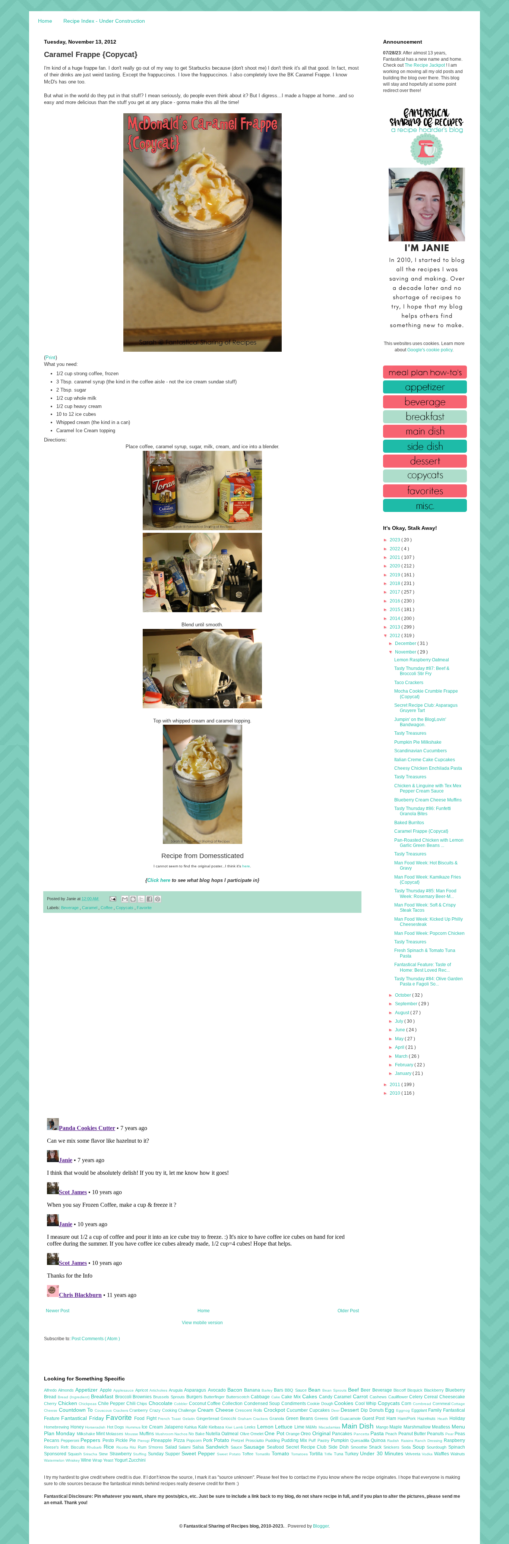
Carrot (361, 1396)
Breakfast (103, 1396)
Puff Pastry (320, 1440)
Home (45, 21)
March (402, 1056)
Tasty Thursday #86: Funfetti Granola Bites (422, 811)
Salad (172, 1447)
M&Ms (312, 1427)
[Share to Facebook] (149, 899)
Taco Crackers (408, 682)
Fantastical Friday (83, 1418)
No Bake (197, 1433)
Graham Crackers (254, 1419)
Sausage (255, 1447)
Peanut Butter (412, 1433)
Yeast (108, 1460)
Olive (245, 1433)
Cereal (431, 1396)
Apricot (142, 1390)
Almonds (66, 1390)
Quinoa (379, 1440)
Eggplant (420, 1410)
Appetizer (87, 1390)
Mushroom (164, 1434)
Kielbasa (217, 1427)
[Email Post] (112, 898)
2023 (395, 539)
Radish (394, 1441)
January (403, 1073)
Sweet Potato (229, 1454)
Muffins (147, 1433)
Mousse (132, 1434)
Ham (392, 1418)
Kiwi (229, 1427)
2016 (395, 601)
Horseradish (96, 1427)
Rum (143, 1447)
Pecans (52, 1440)
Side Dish (339, 1447)
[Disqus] (202, 1016)
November (406, 652)
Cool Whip (366, 1403)
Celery (416, 1396)
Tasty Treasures (410, 733)
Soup (419, 1447)
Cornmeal (442, 1403)
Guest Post (374, 1418)
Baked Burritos (409, 822)
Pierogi (144, 1441)
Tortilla (316, 1453)
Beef (354, 1390)
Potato (222, 1440)
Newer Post (57, 1310)
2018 (395, 583)
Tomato (281, 1453)
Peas (460, 1433)
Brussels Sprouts (169, 1397)
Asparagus (196, 1390)
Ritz (134, 1447)
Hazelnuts (427, 1418)
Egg (390, 1410)
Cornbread (423, 1404)
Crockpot (275, 1410)
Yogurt (121, 1460)
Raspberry (454, 1440)
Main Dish (359, 1426)
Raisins (408, 1441)
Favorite (144, 907)
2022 (395, 548)
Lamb (239, 1427)
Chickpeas (88, 1404)
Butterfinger (215, 1397)
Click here (158, 880)
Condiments (294, 1403)
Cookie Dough (320, 1403)
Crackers (121, 1410)
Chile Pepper (112, 1403)
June (400, 1029)
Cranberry (139, 1410)
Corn (407, 1403)
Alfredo (51, 1390)
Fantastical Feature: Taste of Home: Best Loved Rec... (422, 967)
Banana (253, 1390)
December (406, 643)
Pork (208, 1440)
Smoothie (360, 1447)
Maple (396, 1427)
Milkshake (86, 1433)
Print (50, 357)
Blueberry (455, 1390)
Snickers (392, 1447)
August (402, 1012)
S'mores (156, 1447)
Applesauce (124, 1390)
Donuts (377, 1410)
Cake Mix (291, 1396)
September (406, 1003)
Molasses (115, 1433)
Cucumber (298, 1410)
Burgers (195, 1396)
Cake (276, 1397)
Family (435, 1410)
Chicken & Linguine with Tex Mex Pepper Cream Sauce (427, 788)
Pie (133, 1440)
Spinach (456, 1447)
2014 (395, 618)
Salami (185, 1447)
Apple (106, 1390)
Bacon (235, 1390)
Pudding (273, 1440)
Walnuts (457, 1454)
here (246, 866)
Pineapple (162, 1440)
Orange (293, 1433)
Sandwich (218, 1447)
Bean (315, 1390)
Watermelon (55, 1460)
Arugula (176, 1390)
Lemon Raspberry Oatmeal (421, 659)
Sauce (237, 1447)
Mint (101, 1433)
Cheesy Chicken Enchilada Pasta (428, 768)
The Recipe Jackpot (425, 65)
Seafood (276, 1447)
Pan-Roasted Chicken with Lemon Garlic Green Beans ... (429, 843)
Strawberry (121, 1453)
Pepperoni (70, 1440)
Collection (233, 1403)
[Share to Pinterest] (157, 899)
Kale (203, 1427)
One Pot (275, 1433)
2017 (395, 592)
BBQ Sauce (296, 1390)
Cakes (310, 1396)
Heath (443, 1419)
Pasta (377, 1433)
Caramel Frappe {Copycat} (421, 831)
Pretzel (238, 1440)
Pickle (122, 1440)
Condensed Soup (262, 1403)
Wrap (97, 1460)
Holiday (457, 1418)
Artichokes (159, 1390)
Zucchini (137, 1460)
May (400, 1038)
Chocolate (161, 1403)
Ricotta (123, 1447)
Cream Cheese (216, 1410)
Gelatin (189, 1419)
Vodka (428, 1454)
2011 (395, 1084)
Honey (77, 1427)
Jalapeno (174, 1427)
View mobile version (202, 1322)
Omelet (257, 1433)
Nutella (213, 1433)
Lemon (266, 1427)
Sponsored (56, 1453)
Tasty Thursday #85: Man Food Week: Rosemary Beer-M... (425, 893)
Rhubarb (95, 1447)
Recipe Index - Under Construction (104, 21)
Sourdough (437, 1447)
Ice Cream (153, 1427)
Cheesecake (452, 1396)
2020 (395, 566)
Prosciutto (255, 1440)
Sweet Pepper (199, 1453)
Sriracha (91, 1454)
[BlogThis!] (133, 899)
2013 (395, 627)
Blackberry (434, 1390)
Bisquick (415, 1390)
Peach (391, 1433)
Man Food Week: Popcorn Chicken (429, 933)
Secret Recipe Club (307, 1447)
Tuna (339, 1454)
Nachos (181, 1434)
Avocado (217, 1390)
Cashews (379, 1397)
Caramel (90, 907)
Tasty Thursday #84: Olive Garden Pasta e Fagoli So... (428, 981)
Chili (131, 1403)
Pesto (109, 1440)
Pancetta (362, 1434)
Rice (110, 1447)
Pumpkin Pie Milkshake (418, 742)
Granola (277, 1418)
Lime (300, 1427)
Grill (335, 1418)
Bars (279, 1390)
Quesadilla (360, 1440)
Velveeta (413, 1454)
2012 (395, 635)
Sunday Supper (164, 1453)
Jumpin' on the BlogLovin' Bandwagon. (420, 722)
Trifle (329, 1454)
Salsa (199, 1447)
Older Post (348, 1310)
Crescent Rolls (249, 1410)
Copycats (125, 907)
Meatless (442, 1427)
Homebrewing (57, 1427)
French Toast (170, 1419)
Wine (86, 1460)
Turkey (352, 1453)
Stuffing (140, 1454)
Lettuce (284, 1427)
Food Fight (146, 1418)
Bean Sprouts (335, 1390)
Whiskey (73, 1460)
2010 (395, 1093)
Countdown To (77, 1410)
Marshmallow (418, 1427)
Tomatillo (263, 1454)
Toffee (248, 1454)
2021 (395, 557)
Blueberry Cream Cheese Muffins (428, 800)
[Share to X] (141, 899)
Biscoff (400, 1390)
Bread (51, 1396)
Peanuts (436, 1433)
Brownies (143, 1396)
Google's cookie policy (429, 349)
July (399, 1021)
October (403, 995)
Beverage (70, 907)
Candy (326, 1396)
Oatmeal (230, 1433)
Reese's (52, 1447)
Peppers (91, 1440)
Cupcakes (320, 1410)
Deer (336, 1410)
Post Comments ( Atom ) (96, 1338)
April (400, 1047)
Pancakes (342, 1433)
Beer (366, 1390)
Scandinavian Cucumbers (420, 750)
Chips (143, 1403)
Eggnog (403, 1410)
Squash (75, 1454)
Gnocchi (229, 1418)
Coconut (198, 1403)
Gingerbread (208, 1418)
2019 (395, 575)
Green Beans (300, 1418)
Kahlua (191, 1427)
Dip (365, 1410)
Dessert (351, 1410)
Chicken (68, 1403)
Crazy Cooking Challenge (173, 1410)
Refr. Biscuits (74, 1447)
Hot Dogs (116, 1427)
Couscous (104, 1410)
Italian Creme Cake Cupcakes (424, 759)
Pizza (180, 1440)
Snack (376, 1447)
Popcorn (194, 1440)
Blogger (321, 1526)
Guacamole (351, 1418)
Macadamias (330, 1427)
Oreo (306, 1433)
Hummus (134, 1427)
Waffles (442, 1453)
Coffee (107, 907)
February (404, 1064)
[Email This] (125, 899)
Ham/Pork (407, 1418)
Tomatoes (300, 1454)
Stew (104, 1454)
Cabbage (261, 1396)
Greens (322, 1418)
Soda (406, 1447)
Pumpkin (340, 1440)
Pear (450, 1434)
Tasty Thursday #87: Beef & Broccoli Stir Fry (421, 671)
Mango (383, 1427)
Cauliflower (399, 1397)
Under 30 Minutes (382, 1453)
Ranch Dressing (429, 1441)
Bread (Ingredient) (74, 1397)
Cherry (51, 1403)
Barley (268, 1390)
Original (322, 1433)
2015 (395, 609)
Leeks (250, 1427)
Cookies (344, 1403)
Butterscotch (238, 1397)
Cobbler (181, 1404)
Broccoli (124, 1396)
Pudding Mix (295, 1440)
